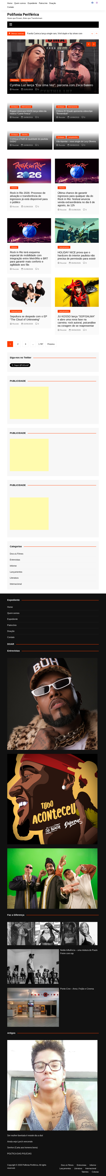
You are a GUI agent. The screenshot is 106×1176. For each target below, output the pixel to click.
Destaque (14, 76)
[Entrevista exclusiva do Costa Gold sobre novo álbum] (52, 878)
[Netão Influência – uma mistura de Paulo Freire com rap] (33, 966)
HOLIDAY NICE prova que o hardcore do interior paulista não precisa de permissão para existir (77, 255)
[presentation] (92, 34)
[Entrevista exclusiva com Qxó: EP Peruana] (52, 704)
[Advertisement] (29, 403)
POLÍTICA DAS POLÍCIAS (19, 1154)
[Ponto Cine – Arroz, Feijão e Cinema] (33, 1007)
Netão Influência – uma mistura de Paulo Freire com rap (78, 952)
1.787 (40, 344)
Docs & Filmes (16, 554)
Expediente (32, 3)
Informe (14, 188)
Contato (10, 7)
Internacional (26, 107)
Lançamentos (27, 76)
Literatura (14, 578)
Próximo (51, 344)
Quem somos (20, 3)
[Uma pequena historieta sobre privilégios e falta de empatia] (52, 1085)
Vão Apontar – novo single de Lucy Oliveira (76, 141)
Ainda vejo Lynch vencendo (20, 1141)
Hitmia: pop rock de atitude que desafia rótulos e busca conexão (56, 33)
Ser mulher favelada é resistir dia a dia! (25, 1135)
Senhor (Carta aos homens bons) (22, 1147)
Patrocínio (43, 3)
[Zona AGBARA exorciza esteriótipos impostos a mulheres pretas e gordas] (52, 933)
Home (9, 3)
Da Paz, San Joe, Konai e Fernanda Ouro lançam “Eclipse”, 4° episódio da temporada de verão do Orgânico (52, 83)
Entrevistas (15, 560)
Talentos (25, 135)
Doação (52, 3)
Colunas (95, 1172)
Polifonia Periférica (23, 14)
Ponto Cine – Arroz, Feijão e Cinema (77, 989)
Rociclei (15, 89)
